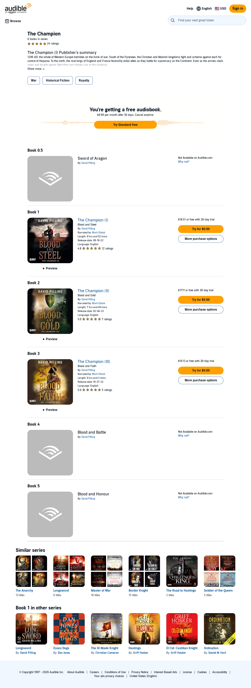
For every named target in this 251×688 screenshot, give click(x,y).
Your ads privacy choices (109, 676)
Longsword (61, 591)
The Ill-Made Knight (104, 648)
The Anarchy (24, 591)
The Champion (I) (93, 220)
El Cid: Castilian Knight (181, 648)
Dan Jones (64, 652)
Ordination (211, 648)
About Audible (75, 672)
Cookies (202, 672)
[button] (36, 69)
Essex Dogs (61, 648)
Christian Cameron (107, 652)
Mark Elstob (98, 232)
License (187, 672)
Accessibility (219, 672)
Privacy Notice (139, 672)
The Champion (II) (93, 291)
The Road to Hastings (181, 591)
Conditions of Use (115, 672)
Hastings (135, 648)
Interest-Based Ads (165, 672)
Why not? (183, 161)
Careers (94, 672)
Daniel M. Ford (217, 652)
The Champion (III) (94, 361)
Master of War (101, 591)
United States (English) (143, 676)
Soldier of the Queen (218, 591)
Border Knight (138, 591)
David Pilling (88, 163)
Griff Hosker (140, 652)
